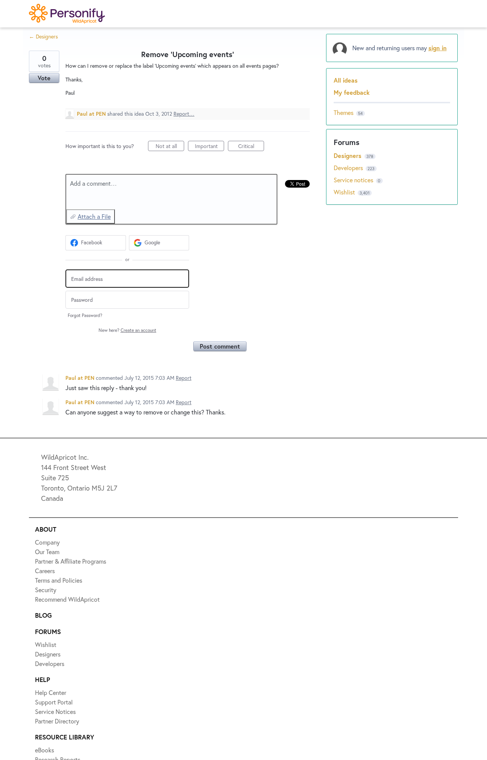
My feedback (352, 92)
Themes (343, 112)
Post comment (220, 346)
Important (209, 146)
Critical (251, 146)
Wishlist (345, 192)
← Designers (43, 36)
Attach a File (94, 216)
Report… (183, 113)
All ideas (346, 80)
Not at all (170, 146)
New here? (127, 330)
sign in (437, 48)
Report (183, 377)
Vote (44, 78)
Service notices (354, 180)
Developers (349, 168)
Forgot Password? (85, 315)
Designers (348, 155)
